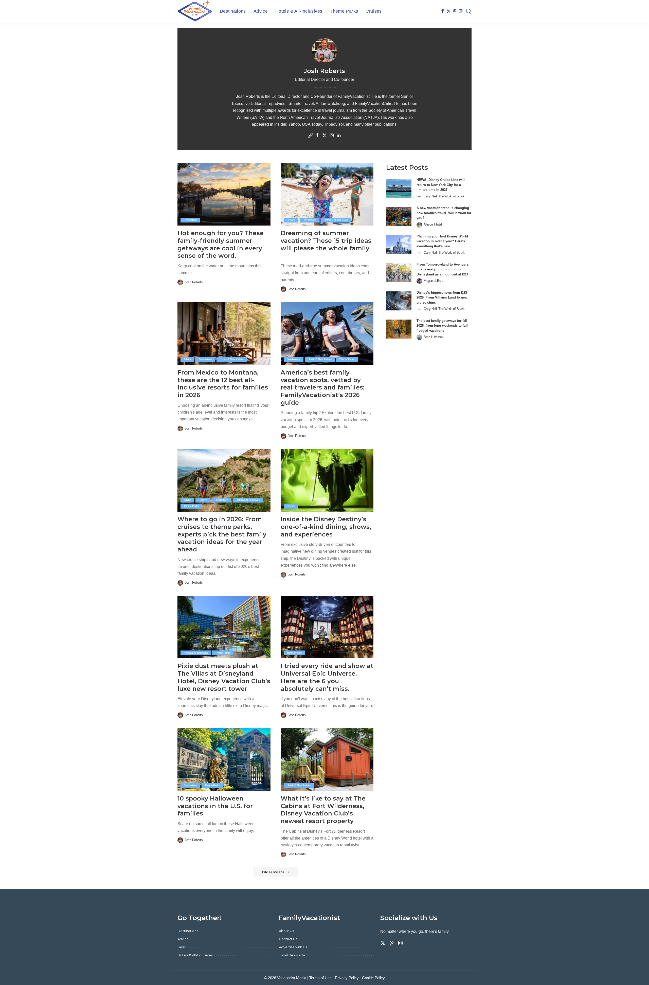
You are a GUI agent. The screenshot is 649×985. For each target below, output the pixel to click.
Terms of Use (320, 978)
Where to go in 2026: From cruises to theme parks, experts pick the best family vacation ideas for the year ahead (221, 534)
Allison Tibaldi (433, 224)
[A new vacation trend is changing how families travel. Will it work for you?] (398, 216)
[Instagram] (461, 11)
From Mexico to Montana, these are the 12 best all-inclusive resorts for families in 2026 (222, 384)
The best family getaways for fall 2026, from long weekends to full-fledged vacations (443, 325)
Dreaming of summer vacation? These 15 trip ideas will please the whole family (326, 240)
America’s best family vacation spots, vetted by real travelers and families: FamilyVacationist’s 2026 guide (323, 387)
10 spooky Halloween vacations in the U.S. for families (215, 806)
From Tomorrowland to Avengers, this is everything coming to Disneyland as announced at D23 (443, 269)
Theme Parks (347, 359)
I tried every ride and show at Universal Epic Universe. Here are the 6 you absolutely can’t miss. (327, 677)
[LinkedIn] (338, 135)
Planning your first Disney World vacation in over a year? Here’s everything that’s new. (442, 241)
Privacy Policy (347, 978)
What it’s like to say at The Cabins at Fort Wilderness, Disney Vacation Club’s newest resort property (323, 810)
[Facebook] (442, 11)
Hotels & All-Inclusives (336, 219)
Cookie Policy (373, 978)
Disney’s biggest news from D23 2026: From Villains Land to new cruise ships (442, 297)
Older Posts (273, 872)
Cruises (291, 219)
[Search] (468, 11)
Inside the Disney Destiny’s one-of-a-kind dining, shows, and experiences (326, 526)
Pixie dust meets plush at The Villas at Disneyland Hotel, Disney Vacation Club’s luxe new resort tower (223, 677)
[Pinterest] (455, 11)
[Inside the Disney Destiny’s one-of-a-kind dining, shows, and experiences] (327, 480)
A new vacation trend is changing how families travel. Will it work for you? (444, 213)
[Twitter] (448, 11)
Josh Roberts (194, 282)
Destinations (190, 219)
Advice (187, 359)
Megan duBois (433, 281)
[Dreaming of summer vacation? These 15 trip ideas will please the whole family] (327, 194)
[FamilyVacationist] (194, 11)
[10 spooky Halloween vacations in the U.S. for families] (224, 759)
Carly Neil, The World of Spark (444, 196)
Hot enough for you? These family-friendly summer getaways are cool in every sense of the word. (220, 244)
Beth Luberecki (434, 337)
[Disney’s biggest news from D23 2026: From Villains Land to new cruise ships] (398, 300)
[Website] (310, 135)
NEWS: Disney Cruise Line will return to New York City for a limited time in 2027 (441, 185)
